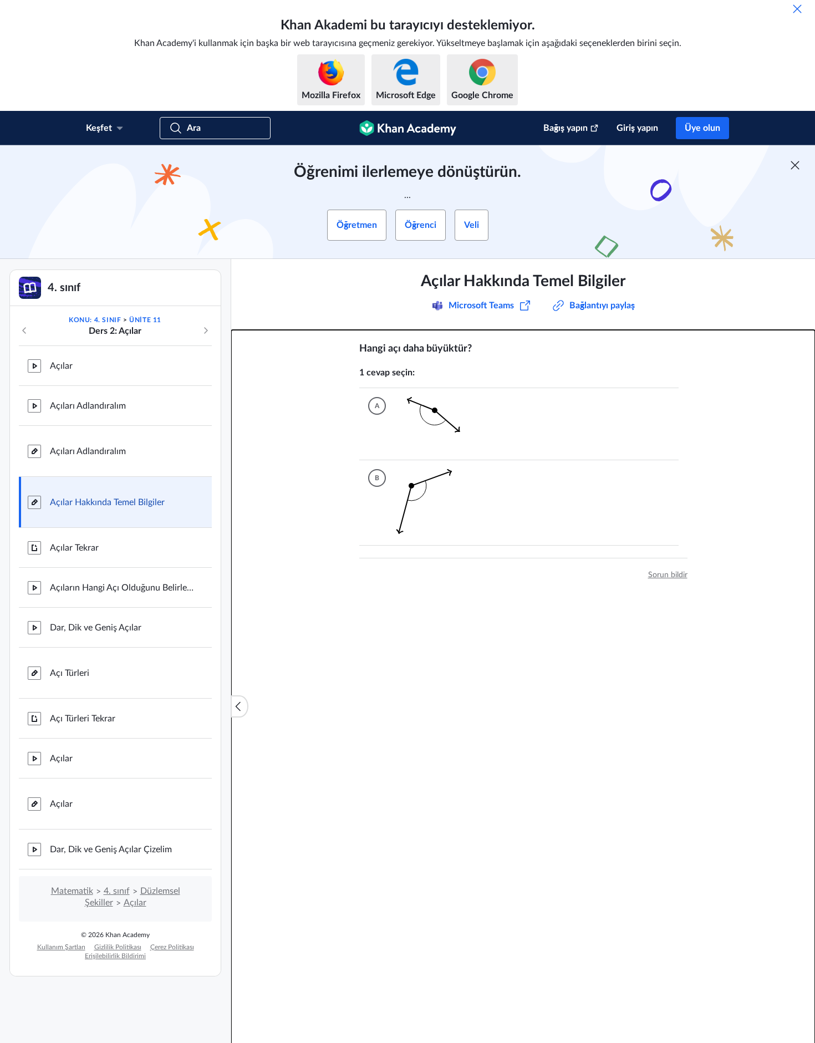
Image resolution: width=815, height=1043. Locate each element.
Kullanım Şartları (61, 947)
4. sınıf (117, 891)
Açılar (61, 366)
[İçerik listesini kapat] (239, 706)
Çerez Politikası (172, 947)
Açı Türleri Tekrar (82, 718)
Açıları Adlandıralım (88, 405)
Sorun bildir (667, 575)
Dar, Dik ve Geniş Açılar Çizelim (111, 849)
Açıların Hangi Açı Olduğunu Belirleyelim (122, 587)
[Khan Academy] (407, 128)
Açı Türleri (69, 673)
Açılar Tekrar (74, 547)
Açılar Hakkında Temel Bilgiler (107, 502)
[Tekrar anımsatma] (797, 9)
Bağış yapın (565, 128)
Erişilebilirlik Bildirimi (115, 956)
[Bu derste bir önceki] (24, 330)
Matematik (72, 891)
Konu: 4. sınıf (95, 320)
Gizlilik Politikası (117, 947)
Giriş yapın (637, 128)
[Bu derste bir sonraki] (205, 330)
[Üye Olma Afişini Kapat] (795, 165)
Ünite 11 (145, 320)
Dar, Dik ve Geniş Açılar (95, 627)
